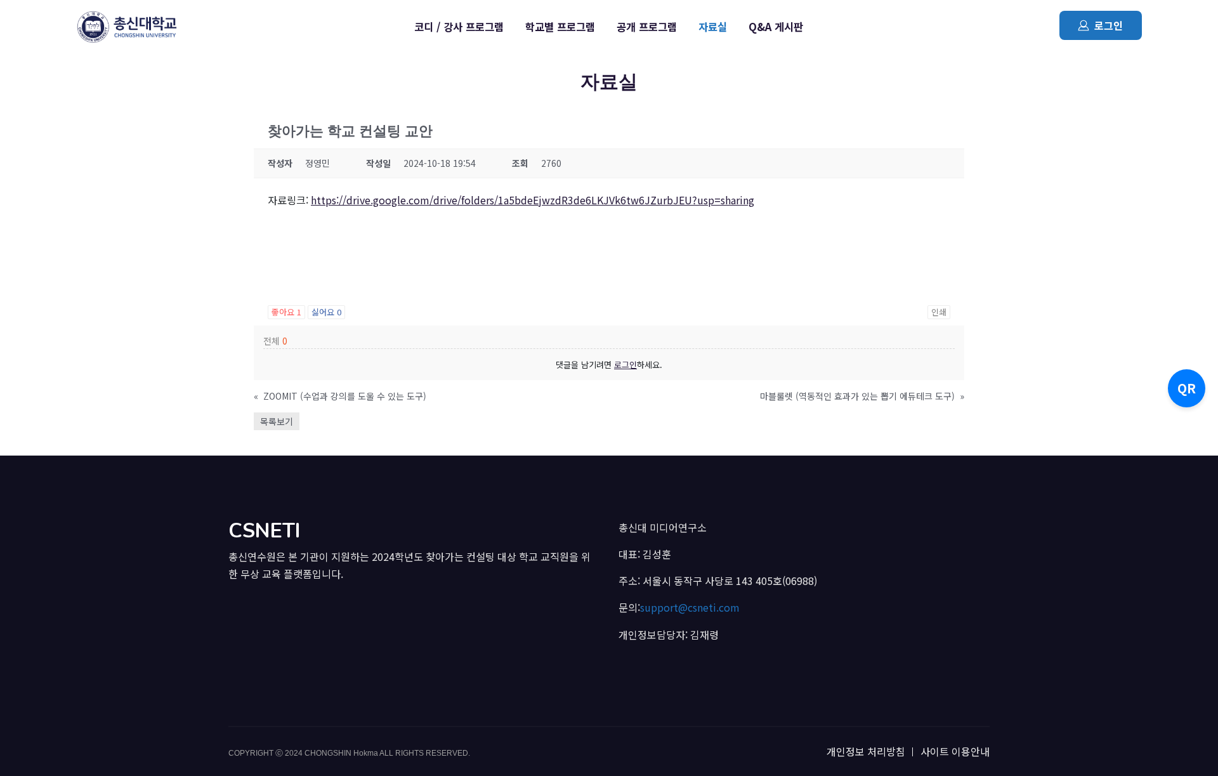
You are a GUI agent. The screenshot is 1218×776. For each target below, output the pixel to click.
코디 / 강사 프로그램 (459, 26)
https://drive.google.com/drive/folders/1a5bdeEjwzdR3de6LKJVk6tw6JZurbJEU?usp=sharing (532, 199)
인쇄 (938, 312)
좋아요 (286, 312)
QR (1186, 388)
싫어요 (326, 312)
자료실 (712, 26)
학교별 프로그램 (560, 26)
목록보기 (276, 421)
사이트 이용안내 (955, 751)
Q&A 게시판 (776, 26)
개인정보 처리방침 (866, 751)
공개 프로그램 (647, 26)
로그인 (1108, 25)
